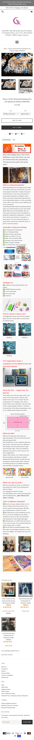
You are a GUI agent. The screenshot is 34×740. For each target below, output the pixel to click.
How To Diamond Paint (8, 693)
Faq (14, 140)
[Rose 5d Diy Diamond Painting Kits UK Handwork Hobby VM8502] (25, 590)
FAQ (2, 685)
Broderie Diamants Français (9, 705)
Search (3, 671)
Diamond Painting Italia (8, 707)
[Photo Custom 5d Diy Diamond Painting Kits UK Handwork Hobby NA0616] (8, 590)
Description (6, 140)
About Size (4, 687)
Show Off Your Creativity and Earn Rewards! (14, 695)
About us (4, 667)
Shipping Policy (5, 689)
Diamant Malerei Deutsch (9, 703)
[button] (7, 607)
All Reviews (4, 677)
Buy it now (17, 127)
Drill (25, 110)
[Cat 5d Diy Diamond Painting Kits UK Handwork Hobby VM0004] (8, 624)
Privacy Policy (5, 673)
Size (11, 110)
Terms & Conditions (7, 675)
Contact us (4, 669)
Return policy (5, 691)
